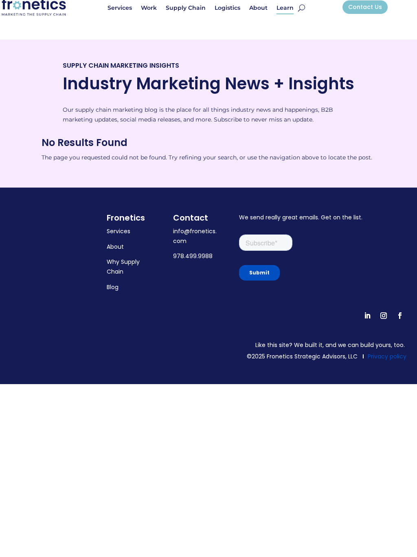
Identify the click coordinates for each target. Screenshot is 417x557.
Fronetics (126, 217)
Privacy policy (387, 356)
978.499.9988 (193, 256)
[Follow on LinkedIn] (367, 315)
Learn (285, 8)
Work (149, 8)
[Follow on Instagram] (383, 315)
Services (120, 8)
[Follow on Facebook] (399, 315)
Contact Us (365, 7)
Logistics (227, 8)
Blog (113, 287)
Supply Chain (186, 8)
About (258, 8)
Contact (190, 217)
